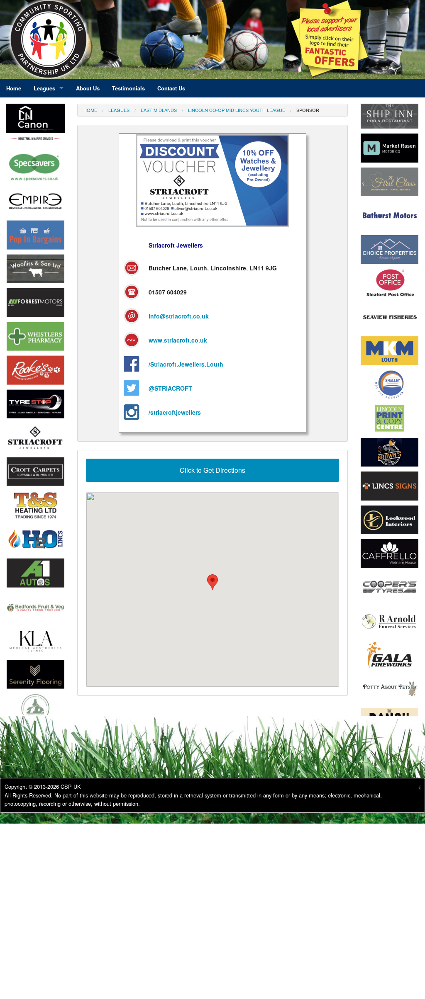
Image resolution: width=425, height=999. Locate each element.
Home (90, 110)
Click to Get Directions (212, 470)
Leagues (118, 110)
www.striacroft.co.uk (178, 340)
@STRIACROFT (170, 388)
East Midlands (159, 110)
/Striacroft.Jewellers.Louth (186, 364)
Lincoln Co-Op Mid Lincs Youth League (236, 110)
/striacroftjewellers (175, 412)
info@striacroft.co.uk (179, 316)
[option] (35, 149)
